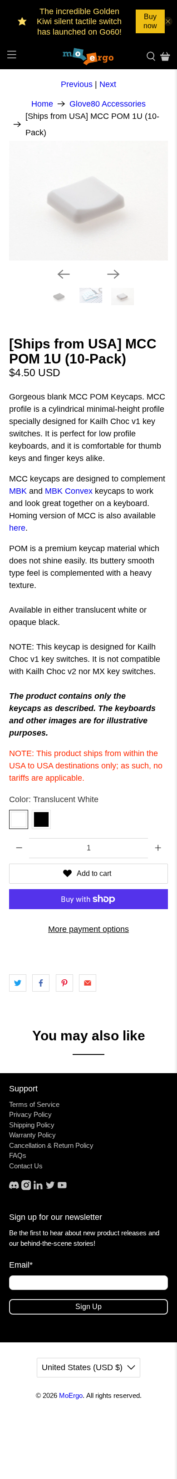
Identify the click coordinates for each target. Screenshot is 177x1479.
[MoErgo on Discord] (14, 1188)
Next (107, 84)
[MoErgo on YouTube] (62, 1188)
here (17, 527)
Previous (77, 84)
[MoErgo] (88, 56)
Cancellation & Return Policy (51, 1145)
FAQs (17, 1155)
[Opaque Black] (41, 819)
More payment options (88, 929)
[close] (167, 21)
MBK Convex (69, 491)
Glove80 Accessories (107, 104)
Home (42, 104)
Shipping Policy (31, 1125)
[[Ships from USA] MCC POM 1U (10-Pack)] (88, 201)
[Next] (113, 274)
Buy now (150, 21)
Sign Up (88, 1306)
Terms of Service (34, 1104)
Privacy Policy (30, 1114)
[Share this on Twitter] (17, 983)
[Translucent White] (18, 819)
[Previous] (63, 274)
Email (21, 1264)
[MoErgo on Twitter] (50, 1188)
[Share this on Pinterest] (64, 983)
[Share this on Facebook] (40, 983)
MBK (18, 491)
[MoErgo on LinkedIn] (38, 1188)
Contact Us (26, 1166)
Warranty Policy (32, 1135)
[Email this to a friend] (87, 983)
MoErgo (71, 1395)
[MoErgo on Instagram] (26, 1188)
